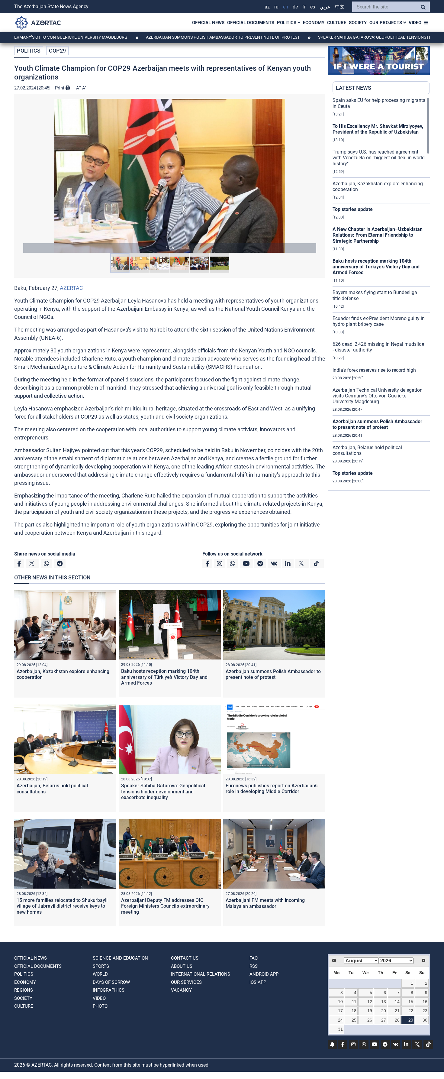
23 (425, 1010)
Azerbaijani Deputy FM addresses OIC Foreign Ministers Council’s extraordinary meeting (165, 906)
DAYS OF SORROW (111, 982)
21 (397, 1010)
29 (410, 1020)
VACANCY (181, 990)
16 (425, 1001)
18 (354, 1010)
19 (369, 1010)
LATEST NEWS (353, 88)
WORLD (100, 974)
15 (410, 1001)
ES (312, 7)
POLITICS (287, 22)
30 (425, 1020)
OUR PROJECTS (386, 22)
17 (340, 1010)
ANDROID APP (263, 974)
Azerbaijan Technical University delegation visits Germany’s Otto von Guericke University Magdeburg (378, 395)
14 (397, 1001)
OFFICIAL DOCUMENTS (250, 22)
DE (295, 7)
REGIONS (23, 990)
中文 (340, 7)
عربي (325, 7)
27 (383, 1020)
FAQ (253, 958)
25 (354, 1020)
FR (304, 7)
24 (340, 1020)
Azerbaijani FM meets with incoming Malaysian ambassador (265, 903)
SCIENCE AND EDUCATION (120, 958)
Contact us (184, 958)
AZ (267, 7)
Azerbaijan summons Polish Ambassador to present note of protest (180, 37)
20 (383, 1010)
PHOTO (100, 1006)
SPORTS (101, 966)
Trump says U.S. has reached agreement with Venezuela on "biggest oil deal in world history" (379, 157)
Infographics (108, 990)
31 (340, 1029)
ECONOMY (313, 22)
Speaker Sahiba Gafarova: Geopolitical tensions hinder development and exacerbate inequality (163, 791)
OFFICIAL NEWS (208, 22)
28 (397, 1020)
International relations (200, 974)
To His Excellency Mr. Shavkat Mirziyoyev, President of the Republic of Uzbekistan (378, 129)
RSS (253, 966)
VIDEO (415, 22)
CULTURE (336, 22)
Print (60, 88)
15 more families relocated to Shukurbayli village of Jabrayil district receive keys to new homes (62, 906)
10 (340, 1001)
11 (354, 1001)
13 (383, 1001)
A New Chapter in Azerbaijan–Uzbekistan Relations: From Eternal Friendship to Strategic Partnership (378, 235)
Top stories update (353, 209)
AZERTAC (71, 288)
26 (369, 1020)
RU (276, 7)
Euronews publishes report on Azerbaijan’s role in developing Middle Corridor (271, 788)
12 (369, 1001)
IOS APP (257, 982)
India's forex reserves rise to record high (374, 370)
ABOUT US (181, 966)
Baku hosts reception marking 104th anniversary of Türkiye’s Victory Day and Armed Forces (164, 676)
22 (410, 1010)
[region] (381, 293)
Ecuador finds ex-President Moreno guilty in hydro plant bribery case (379, 321)
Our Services (186, 982)
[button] (169, 176)
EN (285, 7)
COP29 (57, 50)
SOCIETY (358, 22)
